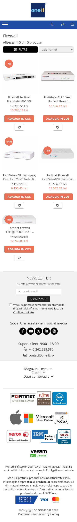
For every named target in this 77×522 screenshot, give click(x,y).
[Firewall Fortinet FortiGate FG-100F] (19, 76)
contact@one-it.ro (41, 355)
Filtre (22, 49)
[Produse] (5, 26)
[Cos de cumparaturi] (62, 25)
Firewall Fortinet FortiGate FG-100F (19, 99)
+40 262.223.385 (41, 349)
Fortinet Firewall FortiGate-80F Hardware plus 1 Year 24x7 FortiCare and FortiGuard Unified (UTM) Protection (58, 177)
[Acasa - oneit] (38, 10)
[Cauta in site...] (72, 25)
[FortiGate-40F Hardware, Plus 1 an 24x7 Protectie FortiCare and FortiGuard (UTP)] (19, 154)
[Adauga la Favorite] (19, 127)
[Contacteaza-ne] (52, 25)
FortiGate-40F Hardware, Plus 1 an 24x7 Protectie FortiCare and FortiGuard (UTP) (19, 177)
